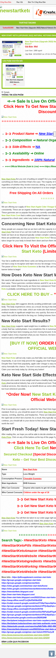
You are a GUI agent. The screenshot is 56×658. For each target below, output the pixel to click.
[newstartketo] (15, 9)
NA (38, 147)
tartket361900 (27, 23)
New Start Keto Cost (11, 215)
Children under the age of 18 (36, 492)
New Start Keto (42, 238)
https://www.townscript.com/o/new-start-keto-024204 (25, 638)
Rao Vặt (20, 2)
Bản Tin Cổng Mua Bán (37, 2)
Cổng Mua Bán (5, 2)
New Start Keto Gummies (24, 266)
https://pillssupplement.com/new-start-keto (31, 577)
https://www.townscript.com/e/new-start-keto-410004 (25, 635)
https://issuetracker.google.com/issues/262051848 (24, 617)
